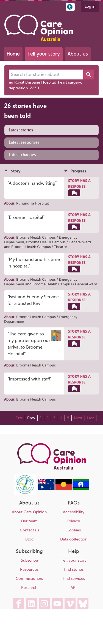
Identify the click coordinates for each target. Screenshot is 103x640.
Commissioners (29, 578)
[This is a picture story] (56, 335)
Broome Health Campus (36, 365)
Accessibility (73, 512)
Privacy (73, 521)
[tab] (51, 130)
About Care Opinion (29, 512)
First (19, 418)
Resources (29, 569)
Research (29, 588)
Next (78, 418)
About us (78, 53)
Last (90, 418)
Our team (29, 521)
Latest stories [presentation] (21, 130)
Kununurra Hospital (32, 203)
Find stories (73, 569)
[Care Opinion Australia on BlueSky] (82, 603)
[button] (70, 7)
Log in (90, 6)
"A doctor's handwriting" (32, 183)
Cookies (73, 530)
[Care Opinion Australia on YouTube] (57, 603)
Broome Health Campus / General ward (58, 242)
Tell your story (43, 53)
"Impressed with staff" (29, 379)
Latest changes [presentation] (22, 155)
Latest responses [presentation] (24, 142)
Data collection (73, 539)
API (74, 588)
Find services (74, 578)
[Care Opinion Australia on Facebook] (18, 603)
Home (13, 53)
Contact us (29, 530)
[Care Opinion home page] (38, 28)
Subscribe (29, 560)
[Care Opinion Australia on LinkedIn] (31, 603)
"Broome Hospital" (25, 217)
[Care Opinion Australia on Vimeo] (70, 603)
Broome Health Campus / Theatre (39, 247)
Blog (29, 539)
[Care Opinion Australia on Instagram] (44, 603)
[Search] (88, 74)
